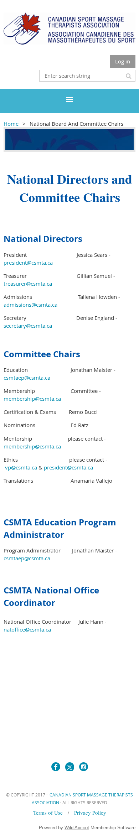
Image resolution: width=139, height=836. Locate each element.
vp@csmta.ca (21, 467)
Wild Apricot (77, 827)
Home (11, 123)
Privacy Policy (90, 812)
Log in (122, 61)
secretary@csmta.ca (28, 325)
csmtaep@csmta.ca (27, 377)
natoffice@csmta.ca (27, 629)
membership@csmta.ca (32, 398)
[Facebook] (55, 766)
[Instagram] (83, 766)
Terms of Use (49, 812)
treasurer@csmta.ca (28, 283)
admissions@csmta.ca (30, 304)
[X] (69, 766)
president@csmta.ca (28, 262)
